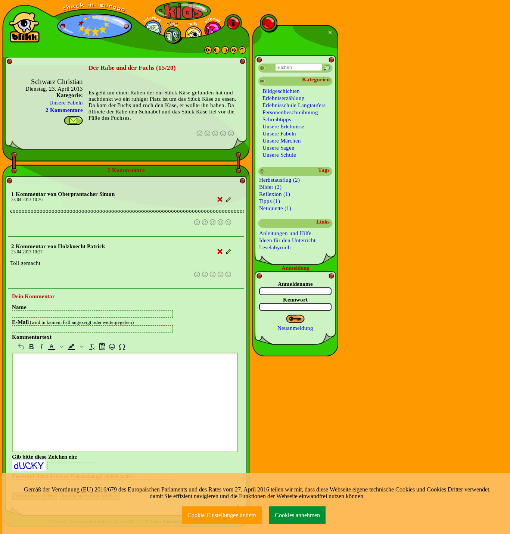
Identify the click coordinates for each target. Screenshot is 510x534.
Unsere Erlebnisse (283, 126)
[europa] (94, 7)
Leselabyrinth (275, 247)
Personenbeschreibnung (290, 112)
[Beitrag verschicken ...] (73, 120)
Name (19, 307)
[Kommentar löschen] (220, 199)
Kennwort (295, 300)
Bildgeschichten (281, 91)
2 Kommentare (64, 110)
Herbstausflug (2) (279, 180)
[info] (233, 23)
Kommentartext (32, 337)
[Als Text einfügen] (102, 347)
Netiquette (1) (275, 208)
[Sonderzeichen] (122, 347)
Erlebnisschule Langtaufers (294, 105)
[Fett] (31, 347)
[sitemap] (213, 30)
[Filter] (262, 68)
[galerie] (193, 35)
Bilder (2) (270, 187)
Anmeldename (295, 284)
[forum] (172, 35)
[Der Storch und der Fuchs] (225, 52)
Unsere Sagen (278, 148)
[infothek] (153, 29)
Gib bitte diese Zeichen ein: (45, 457)
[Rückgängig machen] (21, 347)
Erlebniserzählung (283, 98)
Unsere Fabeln (66, 103)
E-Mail (73, 322)
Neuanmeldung (295, 328)
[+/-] (262, 171)
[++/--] (262, 81)
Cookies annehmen (297, 515)
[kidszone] (183, 10)
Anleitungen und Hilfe (285, 233)
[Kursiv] (41, 347)
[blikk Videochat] (24, 27)
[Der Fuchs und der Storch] (208, 52)
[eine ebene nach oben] (242, 52)
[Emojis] (112, 347)
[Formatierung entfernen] (92, 347)
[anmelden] (295, 319)
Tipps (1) (269, 201)
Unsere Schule (279, 155)
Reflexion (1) (274, 194)
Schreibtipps (276, 119)
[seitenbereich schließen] (331, 32)
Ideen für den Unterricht (287, 240)
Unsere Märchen (281, 141)
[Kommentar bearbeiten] (228, 199)
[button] (56, 347)
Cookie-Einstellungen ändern (221, 515)
